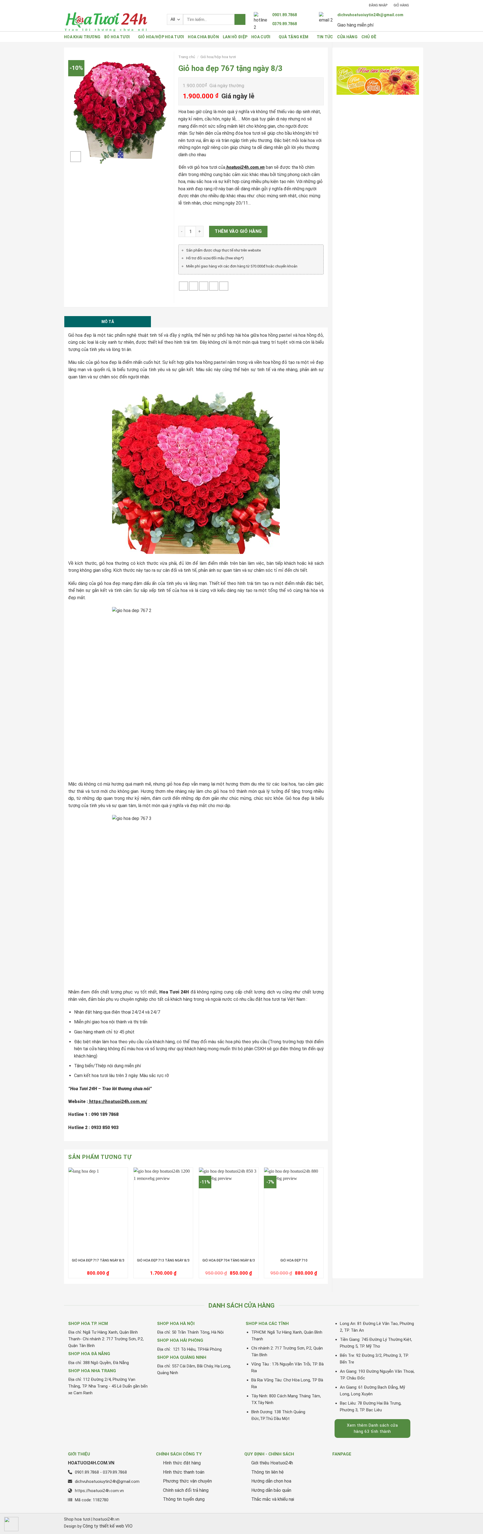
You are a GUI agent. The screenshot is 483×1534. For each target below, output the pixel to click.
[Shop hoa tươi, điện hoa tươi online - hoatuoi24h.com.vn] (111, 21)
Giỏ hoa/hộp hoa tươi (218, 56)
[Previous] (68, 1225)
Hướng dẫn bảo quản (271, 1490)
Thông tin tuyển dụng (184, 1499)
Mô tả (107, 321)
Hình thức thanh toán (183, 1472)
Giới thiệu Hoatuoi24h (272, 1463)
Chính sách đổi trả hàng (186, 1490)
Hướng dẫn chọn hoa (271, 1481)
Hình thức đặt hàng (182, 1463)
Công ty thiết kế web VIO (107, 1526)
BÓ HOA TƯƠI (117, 37)
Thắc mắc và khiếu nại (272, 1499)
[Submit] (240, 19)
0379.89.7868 (284, 24)
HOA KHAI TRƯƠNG (82, 37)
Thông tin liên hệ (267, 1472)
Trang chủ (186, 56)
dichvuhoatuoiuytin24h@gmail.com (370, 15)
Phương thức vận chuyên (187, 1481)
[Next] (323, 1225)
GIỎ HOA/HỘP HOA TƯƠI (161, 37)
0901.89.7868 (284, 15)
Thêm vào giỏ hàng (238, 231)
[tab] (107, 322)
